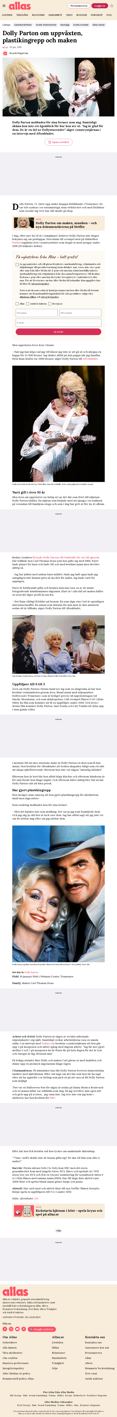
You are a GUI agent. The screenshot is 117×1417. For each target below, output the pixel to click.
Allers (88, 1363)
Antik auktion (94, 1378)
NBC (52, 1097)
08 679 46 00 (93, 1413)
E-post (20, 322)
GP (36, 1198)
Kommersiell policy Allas (18, 1378)
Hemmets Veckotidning (99, 1368)
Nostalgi (64, 24)
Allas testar (99, 24)
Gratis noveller (81, 24)
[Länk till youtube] (17, 1329)
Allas (22, 303)
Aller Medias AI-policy (16, 1373)
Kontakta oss (93, 1342)
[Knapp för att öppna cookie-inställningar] (111, 5)
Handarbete (55, 15)
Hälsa (55, 1347)
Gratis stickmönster (46, 24)
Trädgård (22, 15)
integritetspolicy (40, 283)
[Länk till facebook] (5, 1329)
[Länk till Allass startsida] (36, 6)
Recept (68, 1395)
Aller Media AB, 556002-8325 (44, 1413)
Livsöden (7, 15)
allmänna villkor (28, 297)
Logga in (99, 5)
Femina (52, 1395)
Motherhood (79, 1395)
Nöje (55, 1368)
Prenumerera (78, 5)
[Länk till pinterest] (23, 1329)
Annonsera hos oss (97, 1347)
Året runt (91, 1373)
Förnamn (22, 312)
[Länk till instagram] (11, 1329)
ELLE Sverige (23, 1405)
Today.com (48, 1043)
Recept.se (57, 303)
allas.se (101, 1411)
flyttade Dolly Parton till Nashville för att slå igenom (66, 557)
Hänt (25, 1395)
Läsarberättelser (23, 24)
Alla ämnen (10, 1347)
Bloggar (81, 15)
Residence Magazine (97, 1395)
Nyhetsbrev (10, 1342)
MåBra (60, 1395)
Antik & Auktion (38, 303)
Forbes (16, 242)
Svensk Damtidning (38, 1395)
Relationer (38, 15)
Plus (109, 15)
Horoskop (97, 15)
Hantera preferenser (16, 1363)
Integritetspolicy (13, 1368)
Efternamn (66, 312)
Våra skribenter (12, 1352)
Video (69, 15)
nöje (5, 47)
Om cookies (10, 1358)
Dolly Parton (31, 972)
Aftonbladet (90, 358)
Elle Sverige (16, 1395)
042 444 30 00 (48, 1411)
